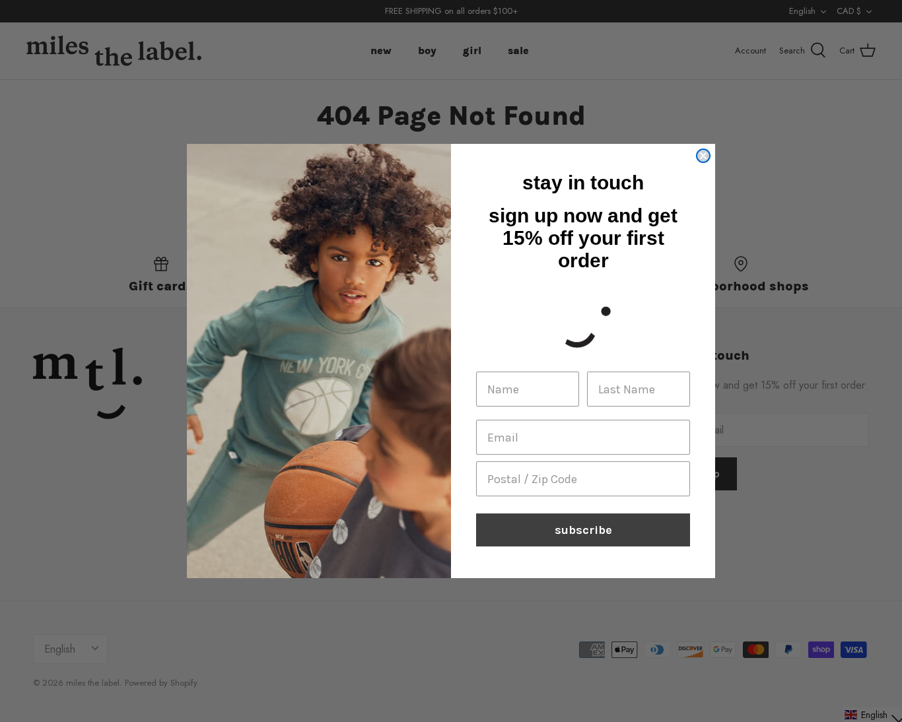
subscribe (583, 530)
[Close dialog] (703, 155)
